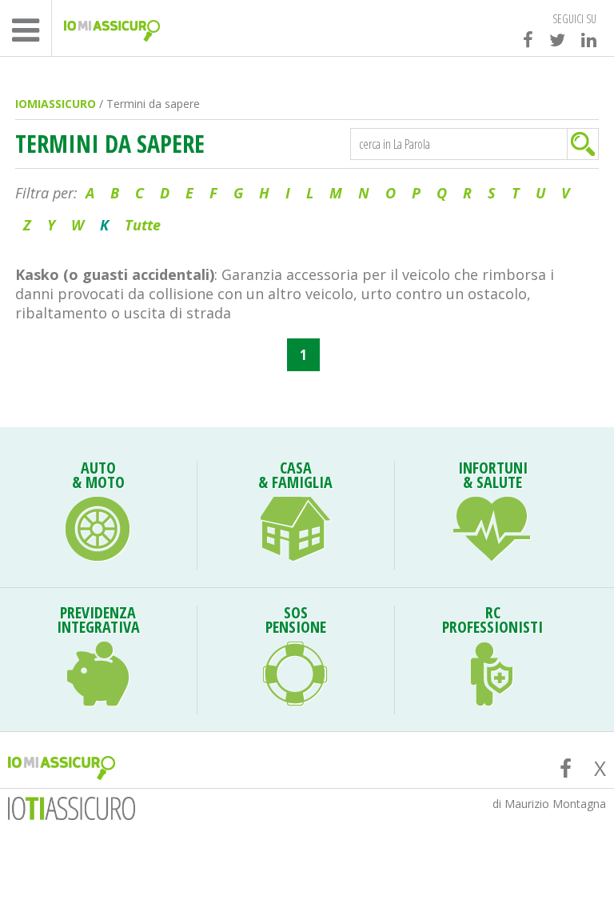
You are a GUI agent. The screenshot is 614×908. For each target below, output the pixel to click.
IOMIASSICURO (55, 103)
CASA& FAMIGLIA (295, 477)
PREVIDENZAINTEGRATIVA (98, 622)
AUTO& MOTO (98, 477)
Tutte (143, 224)
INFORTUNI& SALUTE (493, 477)
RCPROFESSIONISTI (492, 622)
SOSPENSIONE (295, 622)
